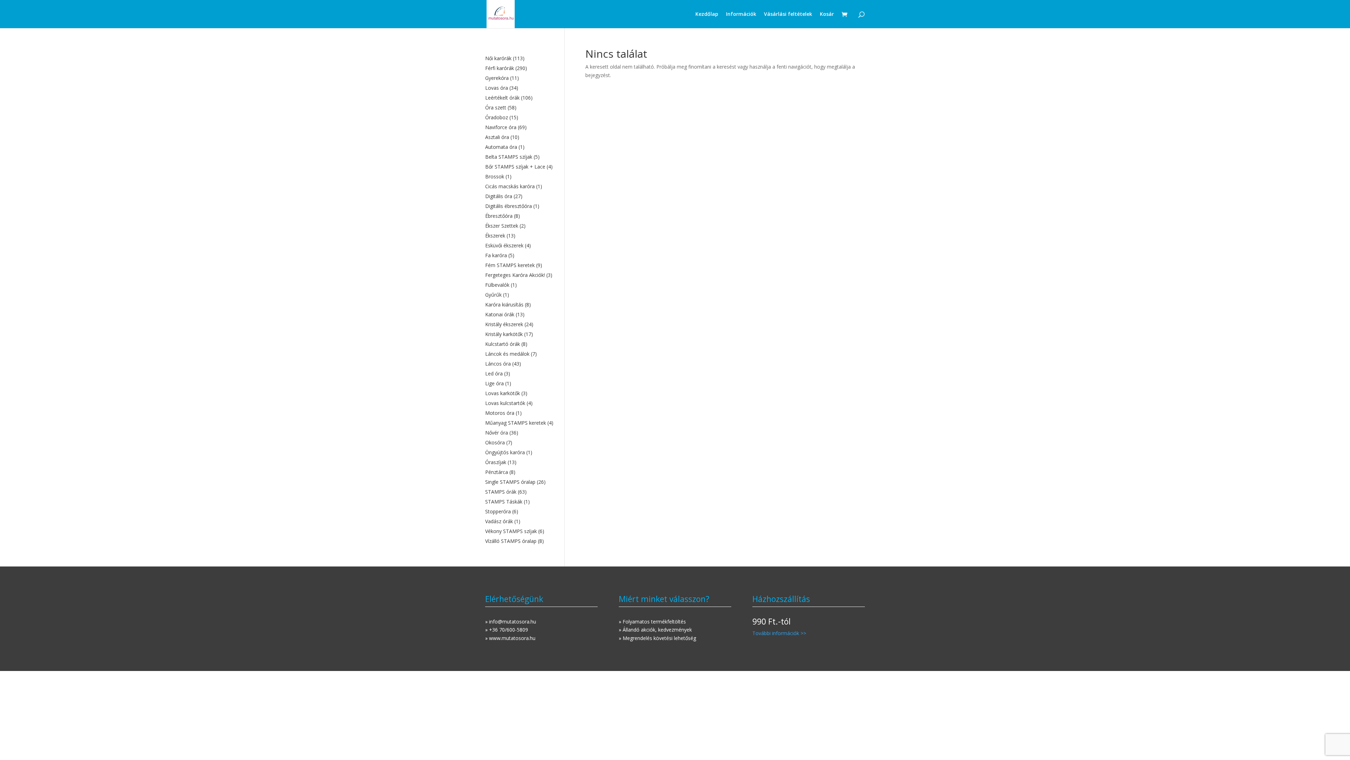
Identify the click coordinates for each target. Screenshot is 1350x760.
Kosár (827, 14)
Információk (741, 14)
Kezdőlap (706, 14)
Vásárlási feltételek (788, 14)
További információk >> (779, 633)
